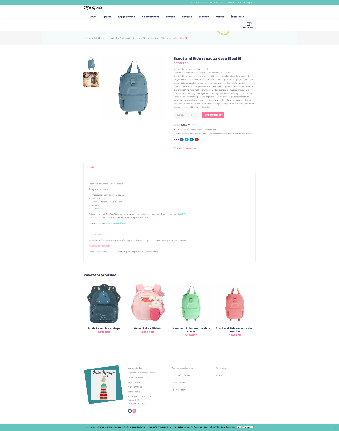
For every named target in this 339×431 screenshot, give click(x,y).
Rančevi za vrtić (123, 38)
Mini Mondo (100, 38)
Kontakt (219, 375)
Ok (239, 427)
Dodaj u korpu (213, 115)
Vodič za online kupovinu (182, 368)
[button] (185, 148)
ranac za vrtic (200, 133)
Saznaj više (247, 427)
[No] (335, 427)
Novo (112, 38)
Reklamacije (221, 368)
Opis (91, 167)
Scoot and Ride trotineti (242, 133)
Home (88, 38)
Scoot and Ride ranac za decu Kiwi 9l (191, 330)
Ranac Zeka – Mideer (147, 328)
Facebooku (121, 223)
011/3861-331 (207, 2)
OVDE (182, 214)
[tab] (91, 167)
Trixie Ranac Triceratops (104, 328)
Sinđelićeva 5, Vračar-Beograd (240, 2)
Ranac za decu (188, 133)
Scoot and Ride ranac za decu (220, 133)
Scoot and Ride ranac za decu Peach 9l (235, 330)
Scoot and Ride (140, 38)
